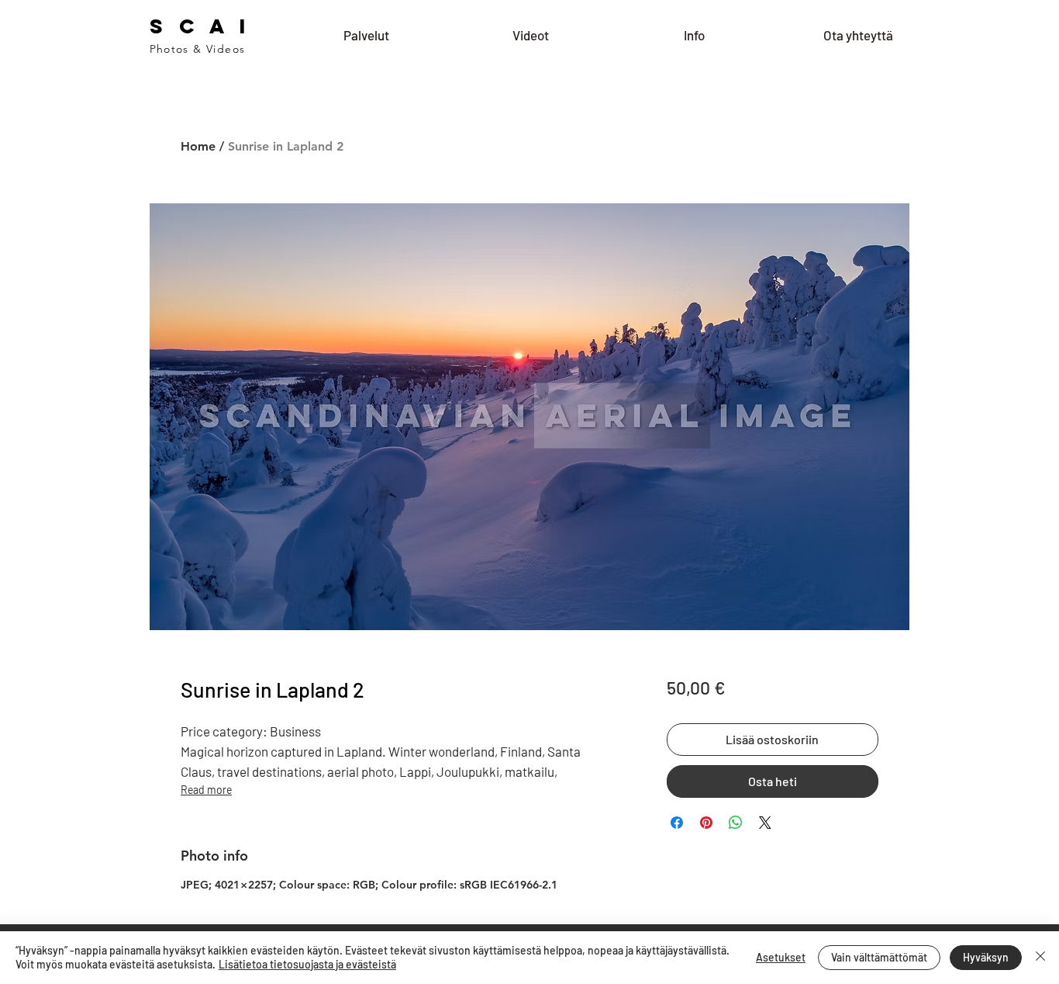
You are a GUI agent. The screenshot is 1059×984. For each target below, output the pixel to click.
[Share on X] (765, 822)
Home (198, 146)
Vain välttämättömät (879, 957)
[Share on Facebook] (676, 822)
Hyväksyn (986, 957)
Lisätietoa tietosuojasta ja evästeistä (307, 964)
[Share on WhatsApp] (735, 822)
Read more (206, 789)
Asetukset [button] (780, 957)
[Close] (1040, 958)
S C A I (200, 26)
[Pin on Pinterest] (706, 822)
